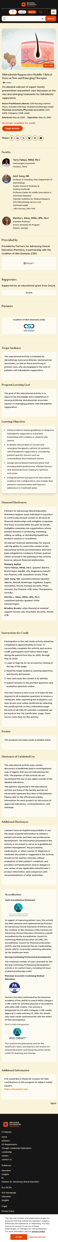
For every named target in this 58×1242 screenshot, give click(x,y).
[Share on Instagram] (35, 138)
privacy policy (38, 1231)
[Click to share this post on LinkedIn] (17, 138)
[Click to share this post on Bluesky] (29, 138)
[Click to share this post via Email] (40, 138)
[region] (29, 1228)
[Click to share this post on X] (23, 138)
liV (3, 1178)
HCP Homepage (9, 1193)
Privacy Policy (8, 1211)
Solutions (6, 1141)
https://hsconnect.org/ (16, 1089)
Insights (5, 1174)
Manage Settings (37, 1237)
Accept (19, 1237)
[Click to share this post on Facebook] (11, 138)
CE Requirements (9, 1144)
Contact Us (7, 1159)
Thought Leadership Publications (16, 1148)
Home (4, 1137)
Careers (5, 1156)
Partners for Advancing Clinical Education (20, 1182)
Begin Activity (12, 128)
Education (6, 1170)
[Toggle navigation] (53, 11)
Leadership (7, 1152)
